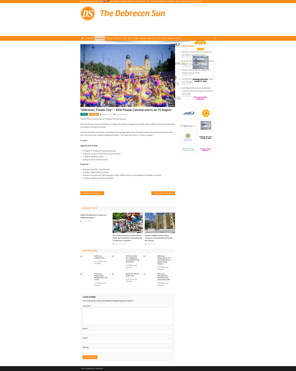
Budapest (124, 1)
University (117, 38)
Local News (90, 38)
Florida (179, 38)
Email (85, 338)
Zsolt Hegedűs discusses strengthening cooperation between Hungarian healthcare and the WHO (197, 91)
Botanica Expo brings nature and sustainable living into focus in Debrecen (198, 62)
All (112, 1)
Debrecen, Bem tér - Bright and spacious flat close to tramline (133, 259)
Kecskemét (155, 1)
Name (85, 329)
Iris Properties (90, 251)
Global (164, 38)
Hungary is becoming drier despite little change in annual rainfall (196, 71)
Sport (130, 38)
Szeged (183, 1)
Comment (87, 306)
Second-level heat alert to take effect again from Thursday (197, 80)
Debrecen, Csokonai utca (99, 257)
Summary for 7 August (163, 193)
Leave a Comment (122, 114)
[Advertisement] (188, 31)
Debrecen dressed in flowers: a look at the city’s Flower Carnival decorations (197, 53)
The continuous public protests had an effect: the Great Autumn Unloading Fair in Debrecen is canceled (127, 238)
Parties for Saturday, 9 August (94, 193)
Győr (148, 1)
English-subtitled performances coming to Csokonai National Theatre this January (159, 238)
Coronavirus (99, 38)
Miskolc (162, 1)
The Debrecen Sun (132, 13)
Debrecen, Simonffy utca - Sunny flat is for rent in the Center (163, 277)
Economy (108, 38)
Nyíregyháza (171, 1)
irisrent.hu (171, 38)
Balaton (116, 1)
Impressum (99, 368)
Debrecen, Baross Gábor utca (132, 275)
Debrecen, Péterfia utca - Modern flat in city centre (100, 277)
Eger (137, 1)
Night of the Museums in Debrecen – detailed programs (94, 216)
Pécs (178, 1)
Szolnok (198, 1)
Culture (136, 38)
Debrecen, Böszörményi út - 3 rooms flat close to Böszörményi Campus (164, 260)
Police (124, 38)
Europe (143, 1)
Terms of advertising (87, 368)
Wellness (143, 38)
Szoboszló (191, 1)
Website (86, 347)
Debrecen (131, 1)
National (151, 38)
